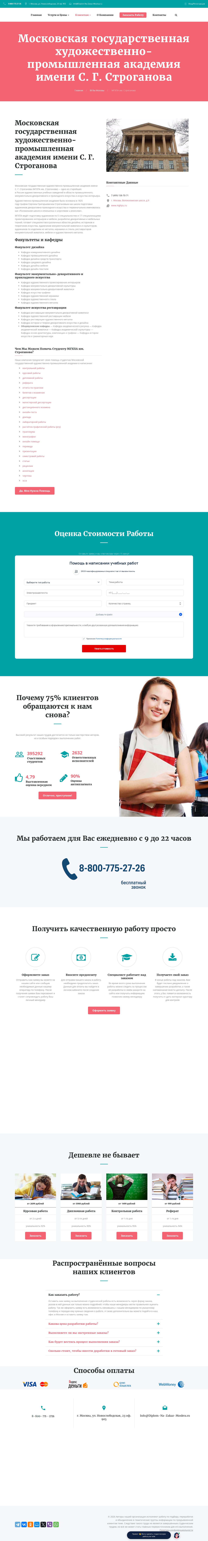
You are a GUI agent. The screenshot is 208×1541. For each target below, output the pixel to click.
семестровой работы (33, 456)
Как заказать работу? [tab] (64, 1295)
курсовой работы (32, 373)
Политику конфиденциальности (109, 638)
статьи (26, 461)
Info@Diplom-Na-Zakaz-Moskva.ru (87, 3)
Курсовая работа (35, 1211)
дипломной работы (33, 378)
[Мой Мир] (37, 1524)
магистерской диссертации (37, 402)
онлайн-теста (30, 412)
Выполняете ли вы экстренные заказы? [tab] (78, 1333)
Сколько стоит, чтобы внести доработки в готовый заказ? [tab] (92, 1351)
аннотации (28, 470)
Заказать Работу (133, 15)
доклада (27, 417)
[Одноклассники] (30, 1524)
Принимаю (104, 638)
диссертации (29, 397)
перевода (28, 446)
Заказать (35, 1235)
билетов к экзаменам (34, 392)
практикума (29, 431)
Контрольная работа (126, 1211)
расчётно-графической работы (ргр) (42, 426)
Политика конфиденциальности (176, 1530)
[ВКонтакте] (24, 1524)
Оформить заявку (104, 1010)
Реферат (172, 1211)
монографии (29, 436)
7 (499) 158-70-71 (120, 195)
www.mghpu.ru (119, 205)
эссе (25, 480)
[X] (43, 1524)
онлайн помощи (31, 441)
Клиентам (82, 15)
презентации (30, 451)
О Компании (105, 15)
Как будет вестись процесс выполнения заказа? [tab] (84, 1342)
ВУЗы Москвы (97, 90)
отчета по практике (33, 387)
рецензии (28, 466)
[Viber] (49, 1524)
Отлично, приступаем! (57, 795)
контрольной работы (34, 368)
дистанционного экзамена (36, 407)
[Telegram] (17, 1524)
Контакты (159, 15)
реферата (28, 382)
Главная (36, 15)
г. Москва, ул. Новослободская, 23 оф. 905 (47, 3)
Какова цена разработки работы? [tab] (73, 1324)
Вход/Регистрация (197, 3)
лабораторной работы (34, 422)
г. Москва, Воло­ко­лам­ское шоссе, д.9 (130, 200)
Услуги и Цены (57, 15)
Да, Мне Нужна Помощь (34, 490)
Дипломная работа (81, 1211)
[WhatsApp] (56, 1524)
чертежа (27, 475)
